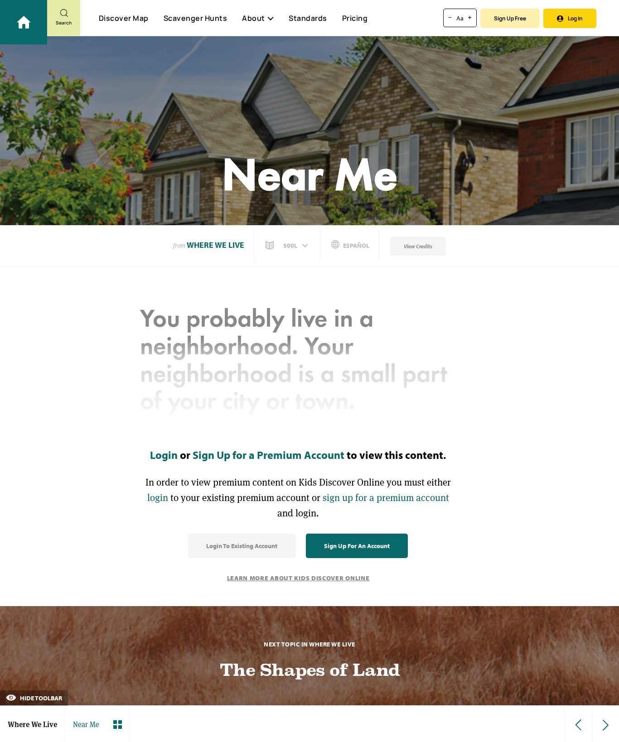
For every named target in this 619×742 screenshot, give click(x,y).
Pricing (355, 18)
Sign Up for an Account (357, 546)
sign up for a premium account (386, 497)
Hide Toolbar (40, 698)
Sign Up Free (510, 18)
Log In (575, 18)
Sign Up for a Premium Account (268, 455)
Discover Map (124, 18)
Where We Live (215, 245)
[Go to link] (23, 22)
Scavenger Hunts (195, 18)
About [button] (253, 18)
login (157, 497)
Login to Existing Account (241, 546)
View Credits (418, 246)
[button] (287, 245)
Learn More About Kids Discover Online (298, 578)
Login (164, 455)
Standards (308, 18)
